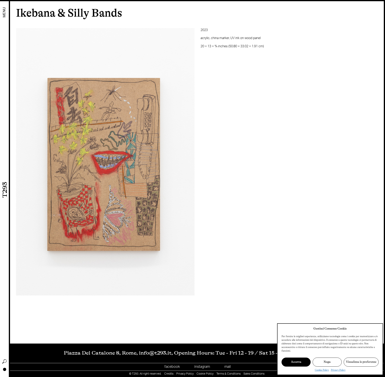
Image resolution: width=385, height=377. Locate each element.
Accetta (296, 362)
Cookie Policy (322, 370)
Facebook (172, 367)
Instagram (202, 367)
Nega (327, 362)
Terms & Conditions (228, 373)
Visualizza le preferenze (361, 362)
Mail (227, 367)
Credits (168, 373)
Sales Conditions (253, 373)
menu (4, 12)
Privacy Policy (338, 370)
